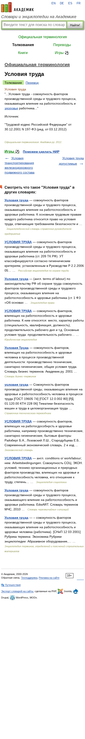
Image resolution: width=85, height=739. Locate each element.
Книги (23, 53)
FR (78, 3)
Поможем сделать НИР (41, 151)
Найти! (75, 25)
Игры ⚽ (62, 53)
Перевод (32, 82)
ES (70, 3)
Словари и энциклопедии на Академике (38, 16)
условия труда (16, 384)
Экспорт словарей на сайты (17, 591)
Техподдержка (29, 577)
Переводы (62, 45)
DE (62, 3)
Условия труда (16, 200)
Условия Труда (17, 348)
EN (53, 3)
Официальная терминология (42, 37)
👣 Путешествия (11, 585)
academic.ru (17, 7)
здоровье (11, 108)
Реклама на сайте (49, 577)
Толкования (23, 45)
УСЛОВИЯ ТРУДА (18, 242)
